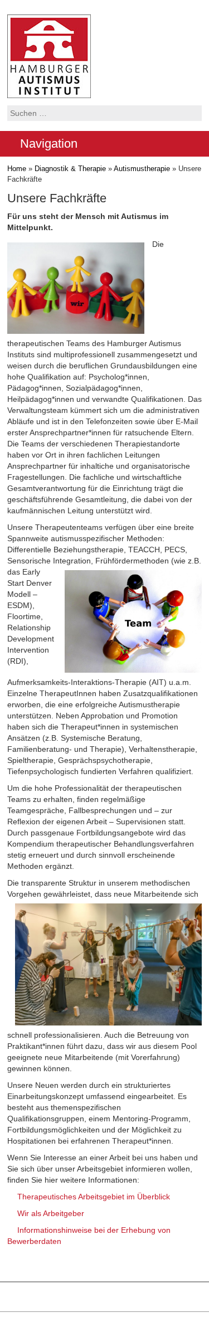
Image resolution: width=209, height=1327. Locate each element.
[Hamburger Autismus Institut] (49, 55)
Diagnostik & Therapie (70, 168)
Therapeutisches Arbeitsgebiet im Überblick (93, 1196)
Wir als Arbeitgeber (50, 1213)
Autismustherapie (142, 168)
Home (16, 168)
